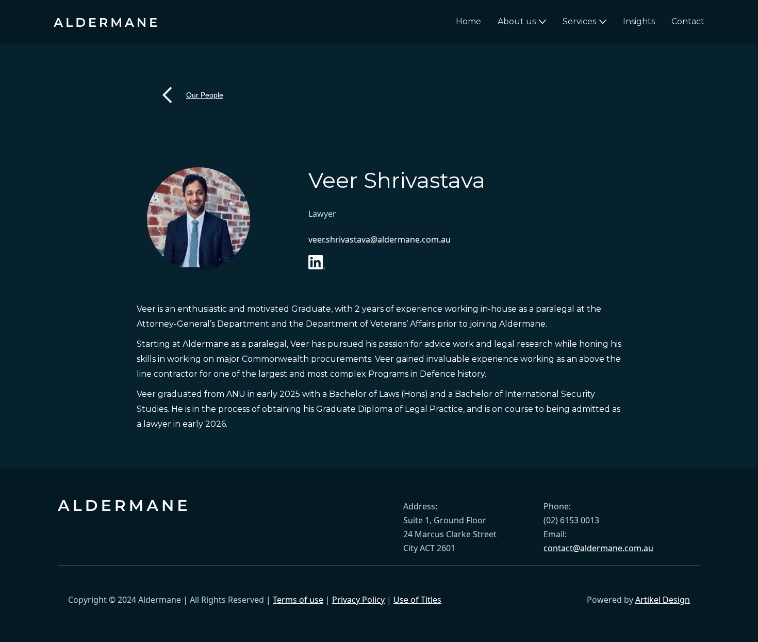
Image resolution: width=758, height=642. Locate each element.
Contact (687, 21)
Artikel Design (662, 599)
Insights (639, 21)
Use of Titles (417, 599)
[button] (522, 22)
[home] (105, 22)
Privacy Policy (358, 599)
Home (468, 21)
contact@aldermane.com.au (598, 548)
